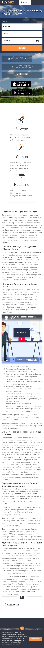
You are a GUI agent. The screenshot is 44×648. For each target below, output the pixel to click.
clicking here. (18, 641)
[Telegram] (26, 74)
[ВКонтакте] (17, 74)
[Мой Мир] (23, 74)
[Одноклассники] (20, 74)
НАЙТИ (22, 48)
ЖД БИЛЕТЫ (26, 2)
